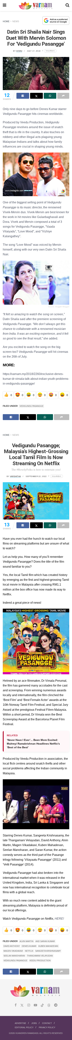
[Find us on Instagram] (28, 1005)
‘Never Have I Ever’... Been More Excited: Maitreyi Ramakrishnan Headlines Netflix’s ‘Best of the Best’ (33, 743)
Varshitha (15, 476)
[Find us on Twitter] (22, 1005)
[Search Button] (67, 5)
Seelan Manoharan (14, 956)
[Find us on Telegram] (55, 1005)
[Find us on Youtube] (35, 1005)
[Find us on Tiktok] (42, 1005)
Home (6, 21)
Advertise (20, 1023)
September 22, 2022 (36, 476)
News (15, 21)
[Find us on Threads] (48, 1005)
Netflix (29, 951)
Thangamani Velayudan (40, 956)
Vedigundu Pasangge (31, 406)
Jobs (34, 1023)
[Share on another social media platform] (63, 96)
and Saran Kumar (45, 941)
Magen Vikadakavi (13, 951)
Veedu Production (40, 960)
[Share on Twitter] (36, 96)
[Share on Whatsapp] (50, 96)
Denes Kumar (29, 946)
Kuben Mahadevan (48, 946)
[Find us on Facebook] (16, 1005)
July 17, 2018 (33, 51)
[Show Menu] (4, 5)
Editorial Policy (24, 1027)
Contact (47, 1023)
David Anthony (12, 946)
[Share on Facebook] (22, 96)
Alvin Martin (26, 941)
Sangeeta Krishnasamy (48, 951)
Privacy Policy (47, 1027)
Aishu (19, 51)
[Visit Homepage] (35, 6)
